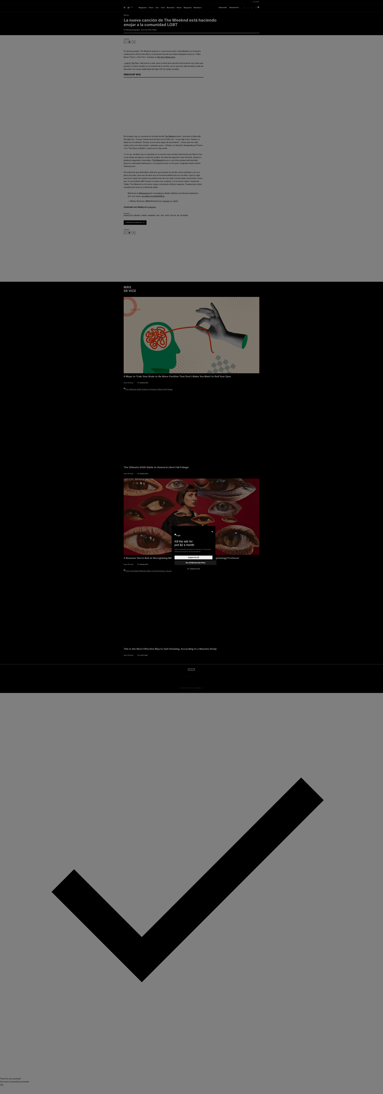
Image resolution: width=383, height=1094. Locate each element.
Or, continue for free (193, 569)
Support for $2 (193, 557)
